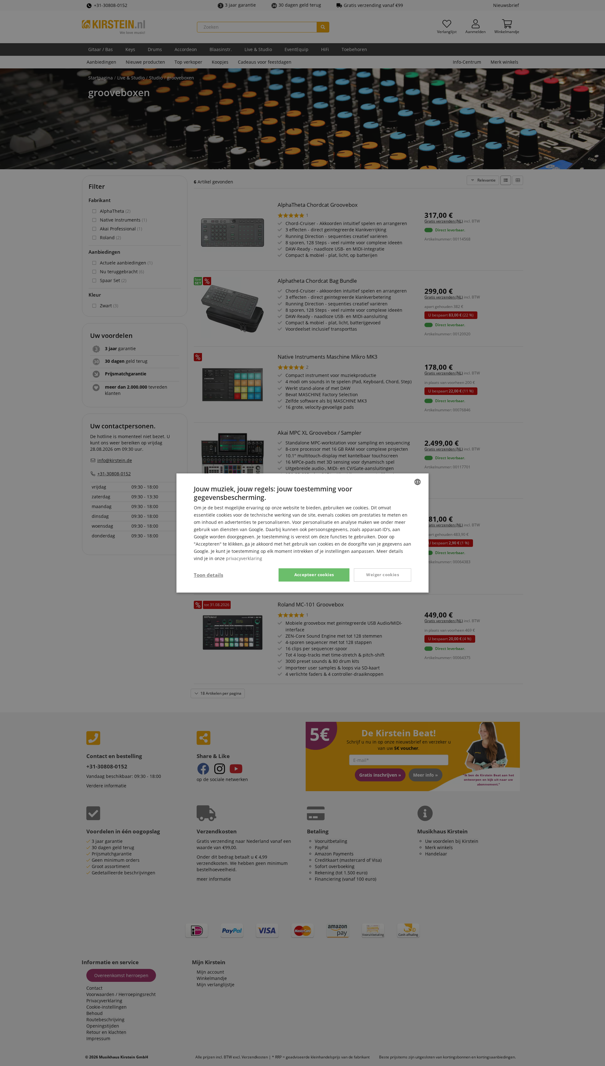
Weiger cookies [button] (382, 574)
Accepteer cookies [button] (314, 574)
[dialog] (302, 533)
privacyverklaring (244, 558)
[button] (208, 575)
